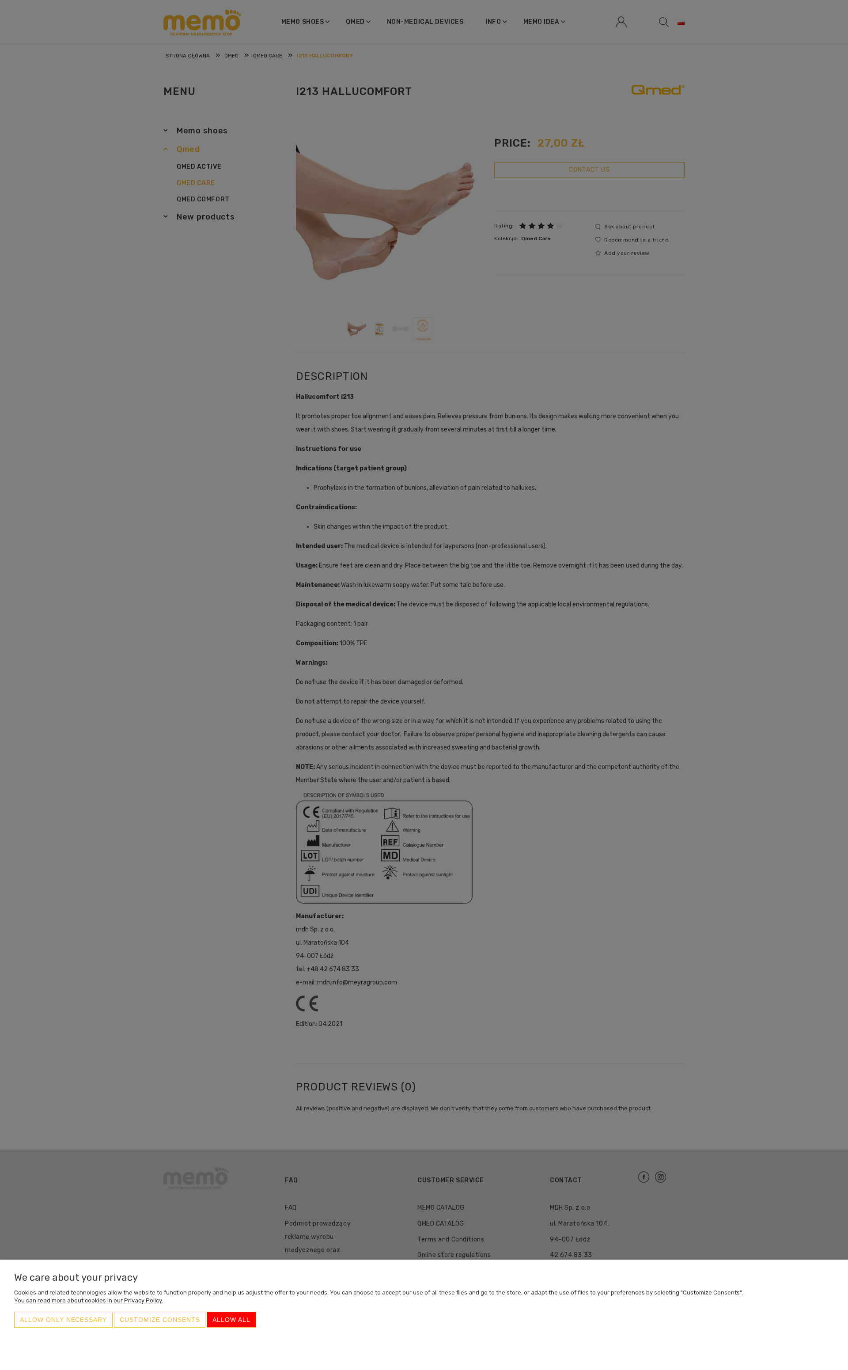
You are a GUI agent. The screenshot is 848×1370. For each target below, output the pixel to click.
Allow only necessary (63, 1319)
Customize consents (160, 1319)
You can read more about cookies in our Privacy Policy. (88, 1300)
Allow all (231, 1319)
